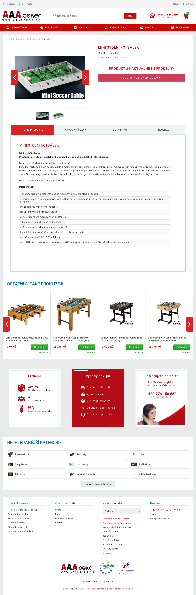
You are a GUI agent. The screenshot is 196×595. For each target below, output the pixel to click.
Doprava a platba (17, 523)
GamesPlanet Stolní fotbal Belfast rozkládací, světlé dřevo (167, 339)
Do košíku (39, 347)
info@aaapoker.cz (159, 518)
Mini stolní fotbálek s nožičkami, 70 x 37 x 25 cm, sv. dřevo (27, 339)
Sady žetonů (106, 581)
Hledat (129, 15)
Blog (21, 4)
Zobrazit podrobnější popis (112, 57)
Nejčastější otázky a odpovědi (23, 510)
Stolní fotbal (33, 39)
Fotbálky (46, 39)
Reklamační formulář (18, 518)
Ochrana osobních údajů (20, 531)
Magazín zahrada (64, 518)
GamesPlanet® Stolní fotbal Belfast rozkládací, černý (121, 339)
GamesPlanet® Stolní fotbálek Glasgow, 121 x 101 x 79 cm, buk (71, 339)
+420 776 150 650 (161, 394)
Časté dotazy (9, 4)
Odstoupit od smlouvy (19, 514)
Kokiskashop (17, 39)
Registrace (188, 4)
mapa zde (107, 553)
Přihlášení (175, 4)
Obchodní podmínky (18, 527)
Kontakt (30, 4)
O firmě (59, 510)
